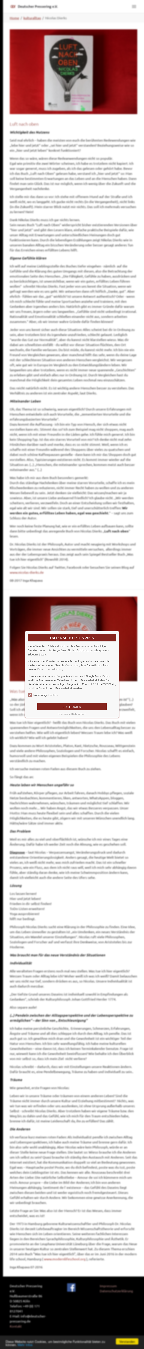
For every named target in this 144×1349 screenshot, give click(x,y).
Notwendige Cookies (45, 695)
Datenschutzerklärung (50, 669)
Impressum (64, 714)
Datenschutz (79, 714)
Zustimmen (72, 707)
